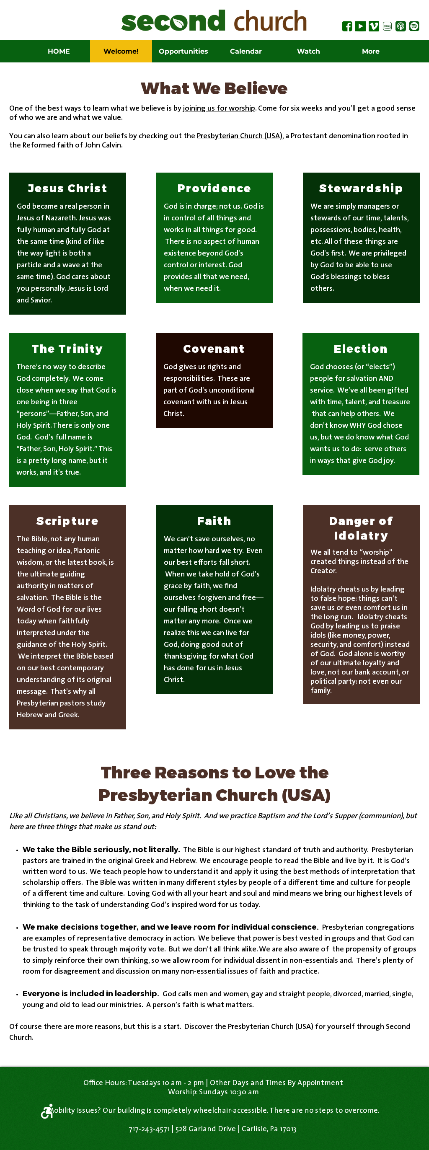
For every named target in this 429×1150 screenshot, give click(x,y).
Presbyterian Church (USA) (239, 136)
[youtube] (360, 26)
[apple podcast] (400, 26)
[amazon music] (387, 26)
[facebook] (347, 26)
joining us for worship (219, 109)
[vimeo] (374, 26)
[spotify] (414, 26)
